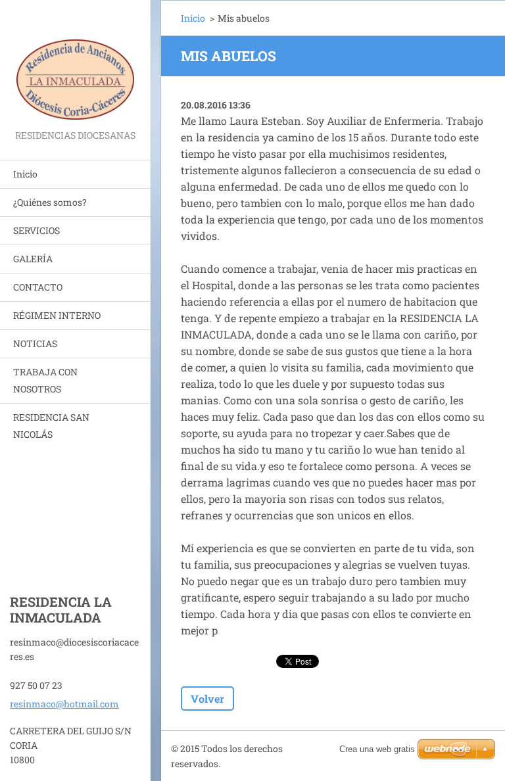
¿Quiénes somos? (50, 202)
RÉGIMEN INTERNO (57, 315)
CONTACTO (37, 287)
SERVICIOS (36, 230)
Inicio (25, 174)
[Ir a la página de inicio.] (75, 63)
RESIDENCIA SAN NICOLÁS (51, 425)
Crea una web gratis (377, 749)
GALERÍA (33, 258)
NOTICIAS (35, 343)
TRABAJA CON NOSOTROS (45, 380)
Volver (207, 698)
